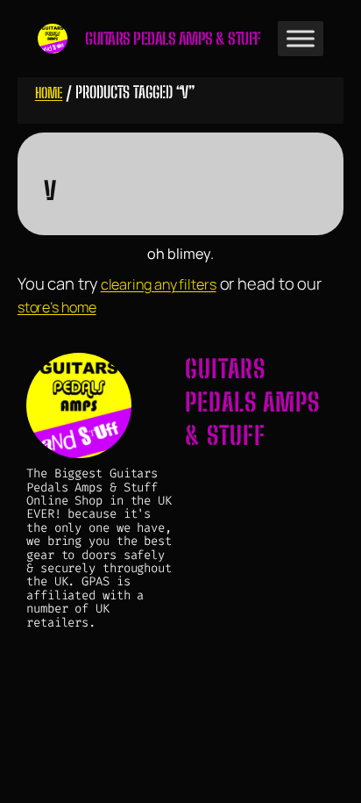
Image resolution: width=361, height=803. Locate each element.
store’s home (57, 307)
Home (49, 92)
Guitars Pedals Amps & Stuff (172, 38)
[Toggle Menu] (301, 39)
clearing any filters (158, 284)
